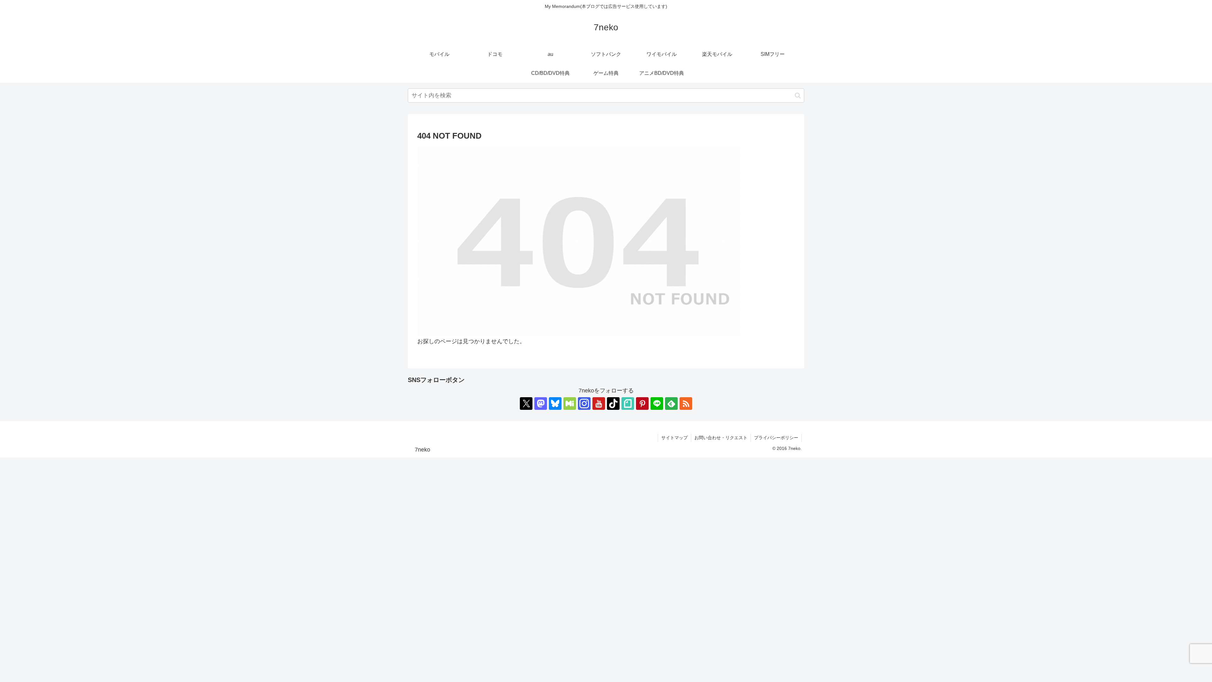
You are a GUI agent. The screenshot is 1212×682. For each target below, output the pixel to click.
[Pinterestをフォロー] (642, 403)
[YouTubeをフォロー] (598, 403)
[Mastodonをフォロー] (540, 403)
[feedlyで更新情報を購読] (671, 403)
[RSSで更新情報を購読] (686, 403)
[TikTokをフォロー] (613, 403)
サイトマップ (674, 437)
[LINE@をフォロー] (657, 403)
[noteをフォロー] (627, 403)
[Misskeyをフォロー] (569, 403)
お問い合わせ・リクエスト (720, 437)
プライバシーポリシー (776, 437)
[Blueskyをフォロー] (555, 403)
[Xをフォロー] (526, 403)
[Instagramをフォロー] (584, 403)
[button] (797, 95)
